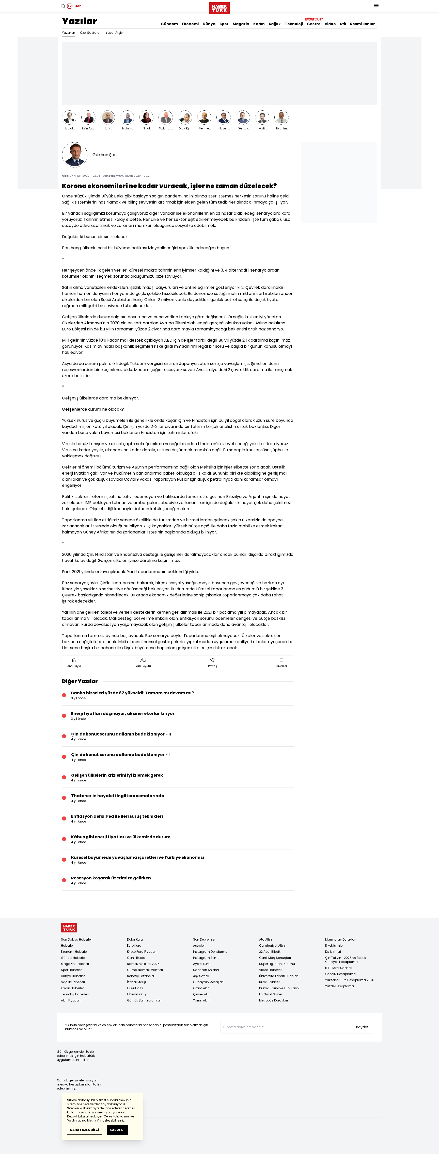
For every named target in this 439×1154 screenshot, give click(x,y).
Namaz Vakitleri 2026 (143, 964)
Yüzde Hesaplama (339, 986)
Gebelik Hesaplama (340, 974)
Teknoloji (294, 23)
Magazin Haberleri (75, 964)
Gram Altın (201, 988)
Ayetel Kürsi (201, 964)
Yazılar (79, 21)
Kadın (259, 23)
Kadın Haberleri (72, 988)
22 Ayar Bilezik (269, 951)
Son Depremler (204, 939)
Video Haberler (270, 970)
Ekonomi (190, 23)
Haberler (67, 945)
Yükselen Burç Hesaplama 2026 (349, 980)
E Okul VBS (135, 988)
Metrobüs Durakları (273, 1000)
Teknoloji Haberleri (75, 994)
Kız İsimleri (333, 951)
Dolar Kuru (135, 939)
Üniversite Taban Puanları (279, 976)
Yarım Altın (201, 1000)
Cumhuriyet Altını (272, 945)
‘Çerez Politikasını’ (116, 1116)
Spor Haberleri (71, 970)
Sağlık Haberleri (73, 982)
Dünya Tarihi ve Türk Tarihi (279, 988)
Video (330, 23)
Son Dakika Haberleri (76, 939)
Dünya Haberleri (73, 976)
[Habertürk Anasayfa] (219, 7)
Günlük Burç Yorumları (144, 1000)
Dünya (209, 23)
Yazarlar (68, 32)
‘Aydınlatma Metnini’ (83, 1120)
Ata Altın (265, 939)
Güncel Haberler (73, 958)
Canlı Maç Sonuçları (275, 958)
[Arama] (63, 6)
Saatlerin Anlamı (206, 970)
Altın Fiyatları (71, 1000)
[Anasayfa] (69, 927)
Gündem (169, 23)
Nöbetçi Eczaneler (140, 976)
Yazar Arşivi (114, 32)
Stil (343, 23)
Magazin (241, 23)
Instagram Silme (206, 958)
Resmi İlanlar (362, 23)
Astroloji (199, 945)
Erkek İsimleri (334, 945)
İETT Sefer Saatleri (338, 968)
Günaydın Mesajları (208, 982)
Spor (224, 23)
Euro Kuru (134, 945)
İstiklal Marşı (136, 982)
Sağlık (275, 23)
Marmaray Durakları (340, 939)
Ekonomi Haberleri (74, 951)
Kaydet (362, 1027)
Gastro (314, 23)
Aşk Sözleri (201, 976)
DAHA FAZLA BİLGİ (84, 1130)
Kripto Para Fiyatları (141, 951)
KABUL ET (117, 1130)
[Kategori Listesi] (376, 6)
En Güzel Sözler (270, 994)
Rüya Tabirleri (269, 982)
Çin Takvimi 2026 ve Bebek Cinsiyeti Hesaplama (345, 960)
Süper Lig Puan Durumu (277, 964)
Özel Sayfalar (90, 32)
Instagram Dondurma (210, 951)
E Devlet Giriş (136, 994)
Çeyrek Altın (202, 994)
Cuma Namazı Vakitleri (145, 970)
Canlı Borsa (136, 958)
